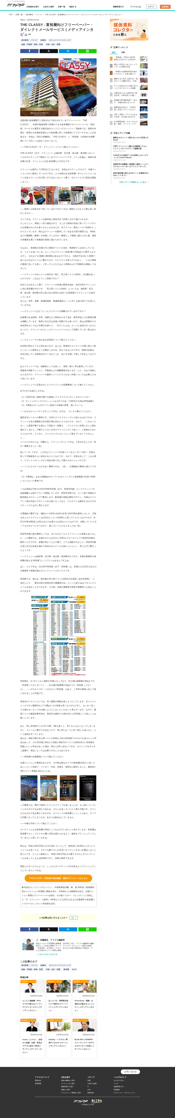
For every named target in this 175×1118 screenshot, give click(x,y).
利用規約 (117, 1090)
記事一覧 (61, 7)
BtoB (74, 969)
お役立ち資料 (48, 7)
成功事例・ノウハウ (34, 15)
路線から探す (65, 1090)
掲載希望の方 (118, 7)
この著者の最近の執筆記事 (47, 954)
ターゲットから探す (68, 1083)
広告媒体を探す (33, 7)
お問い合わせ (130, 1072)
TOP (10, 15)
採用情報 (38, 1083)
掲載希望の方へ (119, 1086)
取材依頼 (91, 1093)
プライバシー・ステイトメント (124, 1093)
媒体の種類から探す (68, 1080)
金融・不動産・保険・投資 (32, 44)
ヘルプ (116, 1083)
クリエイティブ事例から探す (71, 1093)
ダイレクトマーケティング (60, 40)
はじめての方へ (119, 1080)
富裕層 (66, 969)
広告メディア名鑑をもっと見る (132, 182)
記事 (89, 1080)
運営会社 (38, 1080)
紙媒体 (43, 40)
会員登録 (165, 7)
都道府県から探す (67, 1086)
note (89, 1090)
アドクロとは (135, 7)
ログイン (151, 7)
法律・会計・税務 (53, 44)
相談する (72, 7)
